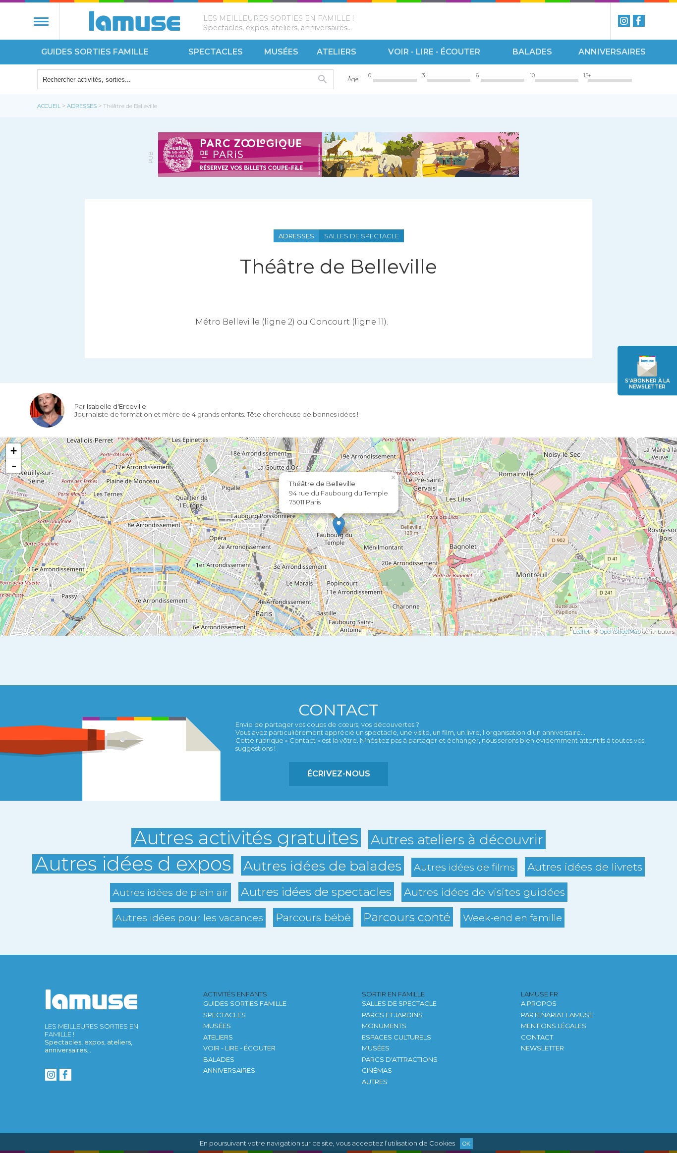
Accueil (48, 106)
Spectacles (215, 51)
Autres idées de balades (322, 866)
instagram (624, 21)
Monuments (384, 1026)
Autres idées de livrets (584, 866)
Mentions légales (553, 1026)
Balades (532, 51)
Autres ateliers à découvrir (457, 839)
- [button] (13, 466)
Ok (466, 1143)
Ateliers (336, 51)
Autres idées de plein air (170, 892)
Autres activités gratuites (246, 837)
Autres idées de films (464, 867)
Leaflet (581, 631)
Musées (281, 51)
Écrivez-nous (338, 773)
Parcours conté (407, 917)
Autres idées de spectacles (316, 891)
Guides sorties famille (95, 51)
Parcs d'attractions (400, 1059)
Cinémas (377, 1070)
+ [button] (13, 450)
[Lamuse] (134, 21)
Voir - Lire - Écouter (434, 51)
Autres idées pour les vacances (189, 918)
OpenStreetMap (620, 631)
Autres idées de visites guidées (484, 891)
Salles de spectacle (399, 1003)
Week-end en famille (512, 918)
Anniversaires (612, 51)
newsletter (647, 384)
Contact (537, 1037)
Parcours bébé (313, 917)
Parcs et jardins (392, 1015)
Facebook (639, 21)
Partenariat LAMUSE (557, 1015)
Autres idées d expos (133, 864)
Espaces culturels (396, 1037)
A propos (539, 1003)
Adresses (82, 106)
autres (375, 1082)
